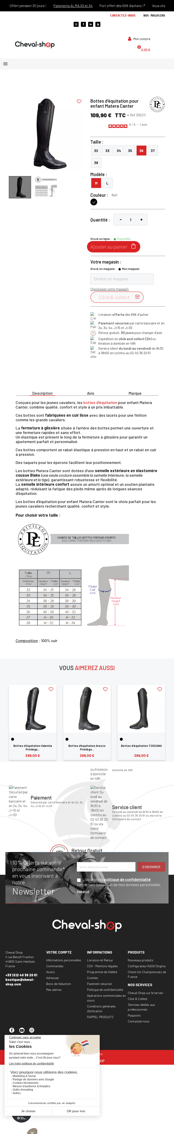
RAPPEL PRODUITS (100, 1017)
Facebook (13, 1032)
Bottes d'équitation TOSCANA (141, 746)
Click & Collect (137, 999)
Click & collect (120, 297)
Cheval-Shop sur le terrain (145, 993)
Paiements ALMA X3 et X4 (65, 5)
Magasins (134, 1015)
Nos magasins (154, 15)
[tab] (42, 392)
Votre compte (59, 952)
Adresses (52, 978)
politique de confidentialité (127, 879)
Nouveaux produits (140, 960)
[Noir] (12, 739)
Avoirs (50, 972)
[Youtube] (97, 24)
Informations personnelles (63, 960)
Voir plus (83, 891)
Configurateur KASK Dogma (147, 966)
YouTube (23, 1032)
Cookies (92, 978)
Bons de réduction (58, 984)
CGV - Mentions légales (102, 966)
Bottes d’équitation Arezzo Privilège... (87, 747)
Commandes (54, 966)
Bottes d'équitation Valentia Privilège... (32, 747)
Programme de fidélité (102, 972)
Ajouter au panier (113, 246)
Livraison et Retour (100, 960)
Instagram (33, 1032)
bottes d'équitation (100, 402)
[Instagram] (76, 24)
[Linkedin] (90, 24)
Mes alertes (54, 990)
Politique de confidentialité (105, 990)
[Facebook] (83, 24)
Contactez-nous (122, 15)
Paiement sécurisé (99, 984)
